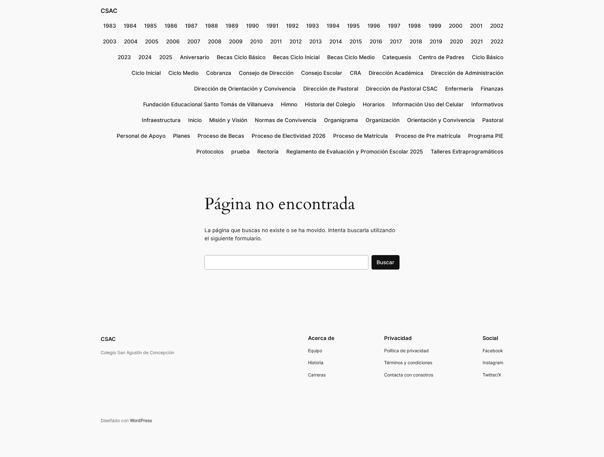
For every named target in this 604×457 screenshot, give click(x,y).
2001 (476, 26)
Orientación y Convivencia (441, 120)
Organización (383, 120)
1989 (232, 26)
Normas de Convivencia (285, 120)
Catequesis (396, 57)
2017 (396, 41)
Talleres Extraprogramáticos (467, 151)
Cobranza (218, 73)
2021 (477, 41)
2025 (165, 57)
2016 (376, 41)
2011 (276, 41)
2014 (335, 41)
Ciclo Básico (487, 57)
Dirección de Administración (467, 73)
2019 (436, 41)
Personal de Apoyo (141, 136)
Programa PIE (485, 136)
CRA (355, 73)
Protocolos (210, 151)
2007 (193, 41)
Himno (289, 104)
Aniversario (194, 57)
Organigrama (341, 120)
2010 (256, 41)
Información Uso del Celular (428, 104)
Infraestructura (161, 120)
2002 (496, 26)
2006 (173, 41)
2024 (145, 57)
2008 (214, 41)
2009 (236, 41)
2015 (356, 41)
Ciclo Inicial (146, 73)
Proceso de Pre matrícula (428, 136)
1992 (292, 26)
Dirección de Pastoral (330, 89)
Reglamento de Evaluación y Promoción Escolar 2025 (354, 151)
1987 (191, 26)
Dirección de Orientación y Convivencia (245, 89)
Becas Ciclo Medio (351, 57)
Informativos (487, 104)
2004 (130, 41)
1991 (272, 26)
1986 (171, 26)
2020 (456, 41)
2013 (315, 41)
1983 (109, 26)
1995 (353, 26)
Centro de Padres (441, 57)
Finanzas (492, 89)
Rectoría (268, 151)
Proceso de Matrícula (360, 136)
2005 (152, 41)
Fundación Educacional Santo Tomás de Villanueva (208, 104)
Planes (181, 136)
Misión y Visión (228, 120)
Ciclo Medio (183, 73)
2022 (496, 41)
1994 (333, 26)
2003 (109, 41)
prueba (240, 151)
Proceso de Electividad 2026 (289, 136)
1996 (373, 26)
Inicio (195, 120)
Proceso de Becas (221, 136)
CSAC (109, 10)
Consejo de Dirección (266, 73)
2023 (124, 57)
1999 (434, 26)
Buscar (385, 262)
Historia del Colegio (330, 104)
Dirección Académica (396, 73)
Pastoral (492, 120)
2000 (455, 26)
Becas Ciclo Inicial (296, 57)
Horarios (374, 104)
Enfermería (459, 89)
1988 (211, 26)
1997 (394, 26)
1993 (312, 26)
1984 (130, 26)
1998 (414, 26)
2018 (416, 41)
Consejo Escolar (321, 73)
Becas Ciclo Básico (241, 57)
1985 (150, 26)
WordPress (141, 420)
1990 (252, 26)
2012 (295, 41)
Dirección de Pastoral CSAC (402, 89)
